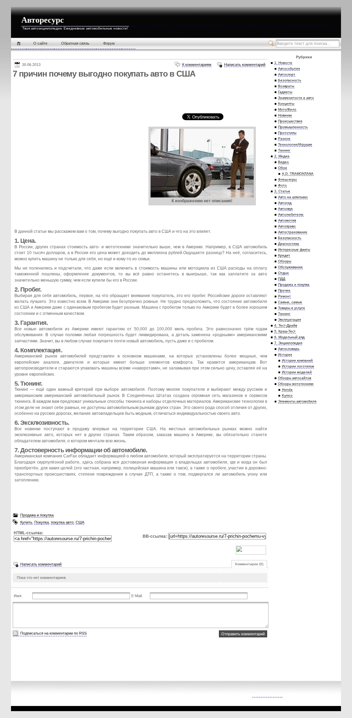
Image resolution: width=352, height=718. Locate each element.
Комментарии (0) (249, 564)
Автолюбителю (291, 214)
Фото (282, 185)
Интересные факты (294, 249)
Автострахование (292, 232)
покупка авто (62, 522)
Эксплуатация (289, 319)
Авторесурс (42, 19)
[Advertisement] (138, 95)
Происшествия (290, 121)
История (285, 354)
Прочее (284, 290)
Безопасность (289, 80)
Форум (109, 43)
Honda (287, 389)
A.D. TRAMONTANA (298, 173)
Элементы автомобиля (297, 401)
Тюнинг (284, 150)
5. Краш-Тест (285, 331)
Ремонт (284, 296)
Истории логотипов (298, 366)
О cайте (40, 43)
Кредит (284, 255)
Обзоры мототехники (296, 384)
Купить (26, 522)
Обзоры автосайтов (294, 378)
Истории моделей (297, 372)
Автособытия (289, 68)
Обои (282, 168)
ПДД (281, 279)
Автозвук (285, 208)
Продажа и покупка (37, 515)
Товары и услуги (291, 308)
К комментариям (196, 64)
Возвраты (286, 86)
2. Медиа (281, 156)
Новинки (285, 115)
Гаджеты (285, 92)
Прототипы (287, 133)
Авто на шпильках (293, 197)
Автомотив (287, 220)
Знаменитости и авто (296, 98)
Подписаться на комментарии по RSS (53, 633)
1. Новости (283, 63)
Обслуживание (290, 267)
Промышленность (293, 127)
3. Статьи (282, 191)
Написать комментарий (244, 64)
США (80, 522)
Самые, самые (290, 302)
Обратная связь (75, 43)
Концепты (286, 103)
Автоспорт (286, 74)
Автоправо (287, 226)
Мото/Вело (287, 109)
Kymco (287, 395)
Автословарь (288, 349)
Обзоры (284, 261)
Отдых (283, 273)
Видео (283, 162)
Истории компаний (297, 360)
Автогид (285, 203)
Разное (284, 138)
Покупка (41, 522)
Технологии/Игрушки (295, 144)
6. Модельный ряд (289, 337)
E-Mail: (137, 596)
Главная (18, 43)
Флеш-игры (287, 179)
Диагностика (288, 244)
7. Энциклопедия (288, 343)
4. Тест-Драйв (285, 325)
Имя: (18, 596)
